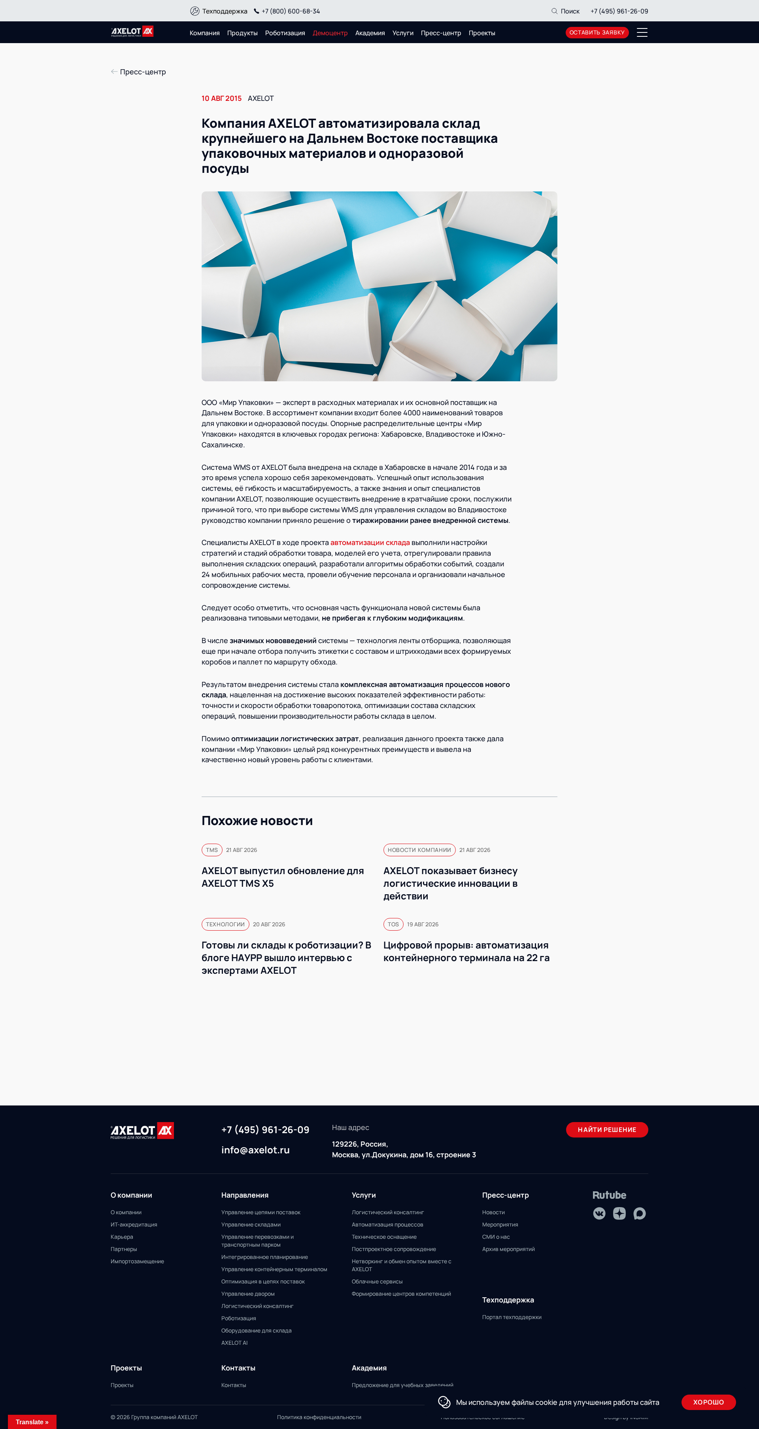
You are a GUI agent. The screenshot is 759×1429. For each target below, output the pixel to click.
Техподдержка (224, 11)
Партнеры (124, 1249)
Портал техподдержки (512, 1317)
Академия (370, 32)
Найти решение (607, 1129)
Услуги (403, 32)
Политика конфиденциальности (319, 1417)
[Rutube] (610, 1195)
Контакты (233, 1385)
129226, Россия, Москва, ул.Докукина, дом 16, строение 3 (404, 1149)
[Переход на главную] (132, 31)
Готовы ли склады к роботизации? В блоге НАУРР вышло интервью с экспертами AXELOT (286, 958)
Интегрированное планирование (264, 1257)
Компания (205, 32)
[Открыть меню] (642, 32)
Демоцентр (330, 32)
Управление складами (251, 1224)
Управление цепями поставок (260, 1212)
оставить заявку (597, 32)
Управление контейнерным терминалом (274, 1269)
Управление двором (248, 1293)
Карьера (122, 1236)
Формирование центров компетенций (401, 1293)
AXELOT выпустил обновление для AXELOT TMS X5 (283, 877)
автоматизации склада (370, 542)
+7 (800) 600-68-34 (291, 11)
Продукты (242, 32)
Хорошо (708, 1402)
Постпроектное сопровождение (394, 1249)
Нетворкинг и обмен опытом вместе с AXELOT (401, 1265)
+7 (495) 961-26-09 (619, 11)
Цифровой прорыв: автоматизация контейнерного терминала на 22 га (466, 951)
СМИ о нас (496, 1236)
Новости (493, 1212)
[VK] (599, 1213)
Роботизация (285, 32)
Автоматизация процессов (387, 1224)
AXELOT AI (234, 1342)
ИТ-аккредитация (134, 1224)
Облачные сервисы (377, 1281)
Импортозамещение (137, 1261)
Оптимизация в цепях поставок (263, 1281)
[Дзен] (619, 1213)
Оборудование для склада (256, 1330)
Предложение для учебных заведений (402, 1385)
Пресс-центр (441, 32)
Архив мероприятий (508, 1249)
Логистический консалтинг (257, 1306)
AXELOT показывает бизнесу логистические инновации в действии (450, 883)
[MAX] (639, 1213)
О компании (126, 1212)
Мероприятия (500, 1224)
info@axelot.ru (255, 1150)
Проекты (482, 32)
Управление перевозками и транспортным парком (257, 1240)
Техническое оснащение (384, 1236)
